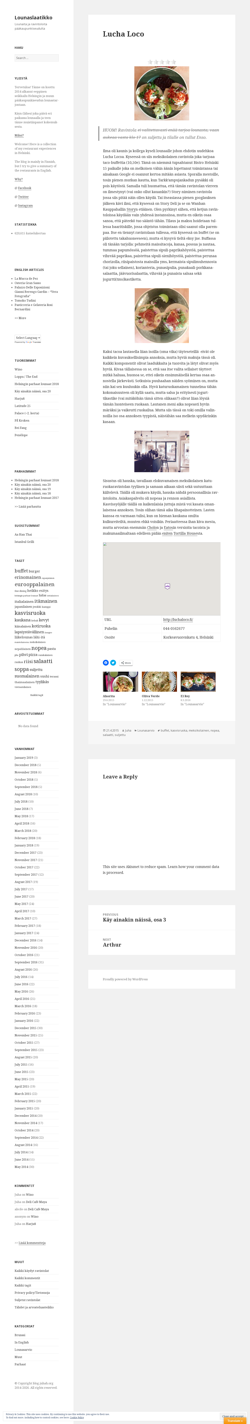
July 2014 (21, 1152)
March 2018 (23, 831)
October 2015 (24, 1043)
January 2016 (24, 1021)
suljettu (36, 669)
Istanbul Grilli (24, 542)
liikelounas (24, 637)
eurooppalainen (35, 584)
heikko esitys (37, 590)
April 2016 (22, 999)
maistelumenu (22, 642)
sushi (44, 676)
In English (22, 1342)
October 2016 (24, 955)
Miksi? (19, 135)
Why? (19, 179)
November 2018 (26, 772)
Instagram (25, 205)
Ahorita (109, 696)
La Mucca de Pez (26, 279)
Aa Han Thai (23, 534)
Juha (128, 730)
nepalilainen (23, 649)
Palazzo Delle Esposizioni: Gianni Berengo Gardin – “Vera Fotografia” (36, 291)
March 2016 (23, 1006)
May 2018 (21, 816)
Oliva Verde (151, 696)
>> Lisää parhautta (28, 507)
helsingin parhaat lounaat (26, 595)
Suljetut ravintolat (27, 1300)
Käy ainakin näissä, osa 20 (33, 391)
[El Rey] (198, 682)
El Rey (185, 696)
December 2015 (25, 1028)
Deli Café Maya (36, 1202)
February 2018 (25, 838)
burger (34, 571)
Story (131, 209)
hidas (42, 595)
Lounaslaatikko (33, 17)
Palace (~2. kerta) (27, 413)
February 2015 (25, 1101)
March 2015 (23, 1094)
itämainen (45, 601)
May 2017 (21, 904)
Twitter (23, 197)
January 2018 (24, 845)
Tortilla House (185, 533)
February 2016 (25, 1013)
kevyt (44, 619)
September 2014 (26, 1138)
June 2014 (21, 1160)
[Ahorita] (120, 682)
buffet (21, 571)
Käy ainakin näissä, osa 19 (33, 489)
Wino (18, 369)
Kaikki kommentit (27, 1278)
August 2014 (23, 1145)
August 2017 (23, 882)
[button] (161, 93)
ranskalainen (45, 655)
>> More (20, 318)
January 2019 (24, 758)
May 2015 (21, 1079)
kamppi (46, 606)
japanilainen (23, 607)
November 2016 (26, 948)
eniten (167, 533)
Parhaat (20, 1364)
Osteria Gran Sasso (28, 283)
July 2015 (21, 1065)
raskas (19, 662)
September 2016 (26, 962)
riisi (28, 661)
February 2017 (25, 926)
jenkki (37, 606)
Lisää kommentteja (32, 1243)
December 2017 (25, 853)
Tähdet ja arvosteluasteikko (34, 1307)
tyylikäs (42, 681)
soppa (22, 668)
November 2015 (26, 1035)
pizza (33, 654)
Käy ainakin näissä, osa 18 (33, 493)
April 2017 (22, 911)
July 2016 (21, 977)
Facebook (24, 188)
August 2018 (23, 794)
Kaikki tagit (36, 695)
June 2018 (21, 809)
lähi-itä (39, 637)
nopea (39, 647)
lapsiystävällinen (29, 631)
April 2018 (22, 823)
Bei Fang (21, 428)
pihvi (23, 654)
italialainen (24, 601)
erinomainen (28, 577)
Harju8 (20, 399)
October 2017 (24, 867)
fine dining (21, 591)
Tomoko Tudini (25, 300)
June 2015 (21, 1072)
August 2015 (23, 1057)
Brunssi (20, 1335)
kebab (34, 620)
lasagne (48, 632)
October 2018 (24, 780)
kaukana (23, 619)
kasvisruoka (30, 612)
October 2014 (24, 1130)
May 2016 (21, 991)
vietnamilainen (23, 687)
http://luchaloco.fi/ (178, 619)
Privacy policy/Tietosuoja (32, 1293)
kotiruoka (41, 626)
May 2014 (21, 1167)
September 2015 (26, 1050)
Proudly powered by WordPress (125, 979)
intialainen (53, 595)
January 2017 (24, 933)
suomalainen (27, 676)
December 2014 (25, 1116)
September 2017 (26, 875)
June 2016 (21, 984)
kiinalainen (23, 626)
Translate (37, 342)
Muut (18, 1357)
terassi (54, 676)
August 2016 (23, 970)
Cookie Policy (77, 1417)
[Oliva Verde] (159, 682)
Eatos (168, 527)
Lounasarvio (23, 1350)
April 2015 (22, 1086)
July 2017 (21, 889)
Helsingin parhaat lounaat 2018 (37, 384)
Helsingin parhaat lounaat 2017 (37, 498)
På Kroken (22, 420)
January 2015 (24, 1108)
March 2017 (23, 918)
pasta (51, 648)
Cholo (152, 527)
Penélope (21, 435)
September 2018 (26, 787)
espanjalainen (48, 578)
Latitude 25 (23, 406)
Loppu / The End (26, 377)
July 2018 (21, 801)
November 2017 (26, 860)
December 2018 (25, 765)
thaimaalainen (25, 682)
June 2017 (21, 896)
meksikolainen (38, 642)
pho (16, 655)
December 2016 (25, 940)
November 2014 (26, 1123)
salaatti (43, 661)
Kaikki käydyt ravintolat (32, 1271)
